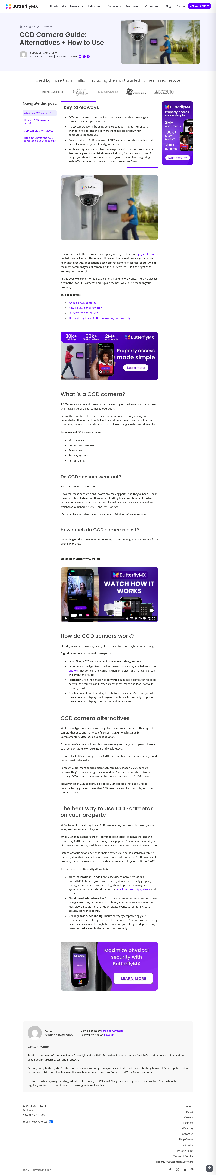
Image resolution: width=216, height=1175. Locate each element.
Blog (168, 6)
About (189, 1106)
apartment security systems (133, 889)
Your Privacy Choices (35, 1121)
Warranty (187, 1128)
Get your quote (199, 6)
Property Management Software (174, 1161)
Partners (188, 1123)
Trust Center (185, 1145)
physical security (148, 254)
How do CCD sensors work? (85, 307)
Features (75, 6)
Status (189, 1112)
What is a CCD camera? (82, 302)
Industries (94, 6)
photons (74, 670)
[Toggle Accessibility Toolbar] (209, 1168)
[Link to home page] (21, 26)
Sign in (181, 6)
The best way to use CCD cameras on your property (99, 318)
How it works (58, 6)
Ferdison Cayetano (43, 53)
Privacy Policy (185, 1150)
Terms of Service (183, 1156)
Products (112, 6)
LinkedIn (109, 1035)
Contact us (151, 6)
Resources (132, 6)
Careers (188, 1117)
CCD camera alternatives (83, 313)
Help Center (186, 1139)
